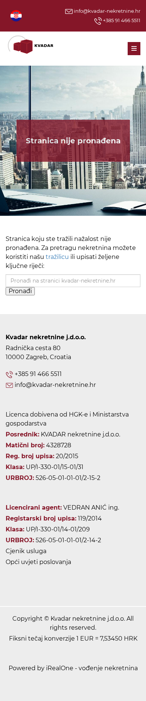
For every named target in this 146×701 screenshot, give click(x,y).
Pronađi (20, 291)
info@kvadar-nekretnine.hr (106, 11)
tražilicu (57, 256)
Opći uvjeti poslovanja (38, 562)
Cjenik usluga (26, 551)
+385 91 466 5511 (121, 20)
